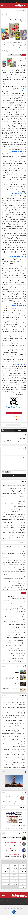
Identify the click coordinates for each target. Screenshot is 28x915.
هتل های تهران (6, 874)
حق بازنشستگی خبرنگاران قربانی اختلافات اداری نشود (12, 845)
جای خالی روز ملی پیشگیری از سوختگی (15, 796)
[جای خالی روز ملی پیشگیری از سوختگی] (24, 798)
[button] (17, 803)
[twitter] (14, 407)
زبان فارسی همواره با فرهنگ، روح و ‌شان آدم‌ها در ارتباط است (11, 837)
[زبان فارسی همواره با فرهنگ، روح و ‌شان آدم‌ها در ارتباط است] (24, 838)
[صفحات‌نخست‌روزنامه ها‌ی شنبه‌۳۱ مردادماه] (14, 817)
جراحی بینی (7, 865)
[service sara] (22, 2)
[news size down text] (7, 51)
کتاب (18, 425)
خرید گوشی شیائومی (22, 868)
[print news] (2, 14)
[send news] (4, 14)
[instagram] (9, 909)
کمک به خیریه (23, 878)
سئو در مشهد (15, 871)
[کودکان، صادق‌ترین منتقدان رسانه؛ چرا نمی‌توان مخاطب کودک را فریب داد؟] (22, 672)
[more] (3, 666)
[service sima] (19, 2)
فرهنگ (24, 10)
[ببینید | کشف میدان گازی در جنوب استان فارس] (14, 781)
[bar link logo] (3, 2)
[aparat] (18, 909)
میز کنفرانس (24, 887)
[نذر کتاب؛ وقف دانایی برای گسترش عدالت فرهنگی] (24, 850)
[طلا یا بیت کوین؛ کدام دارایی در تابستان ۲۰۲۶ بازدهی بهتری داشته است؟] (22, 690)
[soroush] (6, 407)
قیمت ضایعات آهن (6, 878)
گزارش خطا (13, 416)
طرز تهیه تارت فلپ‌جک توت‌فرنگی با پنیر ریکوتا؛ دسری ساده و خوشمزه (13, 589)
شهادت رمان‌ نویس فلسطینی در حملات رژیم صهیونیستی (15, 440)
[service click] (16, 2)
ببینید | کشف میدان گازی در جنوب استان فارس (17, 789)
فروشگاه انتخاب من (14, 874)
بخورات (8, 868)
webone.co (24, 874)
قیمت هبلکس (6, 881)
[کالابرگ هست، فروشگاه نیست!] (22, 678)
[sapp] (22, 909)
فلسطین (13, 425)
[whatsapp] (19, 407)
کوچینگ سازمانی (15, 881)
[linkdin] (9, 407)
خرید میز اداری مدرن (14, 884)
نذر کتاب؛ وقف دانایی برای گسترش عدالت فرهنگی (13, 850)
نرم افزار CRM (6, 871)
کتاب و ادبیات (18, 10)
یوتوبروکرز (16, 865)
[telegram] (16, 407)
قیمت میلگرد (7, 884)
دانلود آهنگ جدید (23, 871)
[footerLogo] (18, 895)
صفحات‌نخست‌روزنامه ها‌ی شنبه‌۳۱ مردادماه (18, 825)
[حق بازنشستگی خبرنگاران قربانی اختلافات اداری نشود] (24, 844)
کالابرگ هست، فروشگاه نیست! (14, 680)
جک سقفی (24, 884)
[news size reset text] (4, 51)
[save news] (6, 14)
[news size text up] (2, 51)
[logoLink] (21, 5)
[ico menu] (2, 5)
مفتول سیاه (24, 881)
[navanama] (25, 2)
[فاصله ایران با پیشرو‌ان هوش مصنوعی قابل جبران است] (24, 856)
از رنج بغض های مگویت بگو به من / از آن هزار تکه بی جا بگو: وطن (13, 442)
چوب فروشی (24, 865)
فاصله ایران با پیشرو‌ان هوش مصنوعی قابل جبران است (12, 856)
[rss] (6, 909)
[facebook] (11, 407)
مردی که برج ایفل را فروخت (15, 683)
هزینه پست (15, 868)
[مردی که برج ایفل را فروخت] (22, 684)
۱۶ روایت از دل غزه (22, 438)
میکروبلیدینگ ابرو (15, 878)
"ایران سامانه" (19, 905)
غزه (7, 425)
